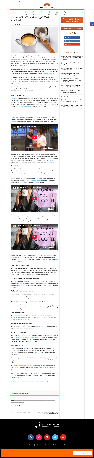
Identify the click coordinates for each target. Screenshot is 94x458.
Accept (82, 453)
